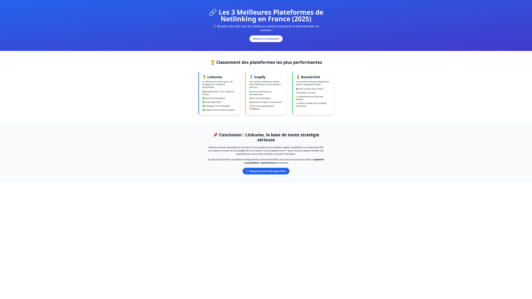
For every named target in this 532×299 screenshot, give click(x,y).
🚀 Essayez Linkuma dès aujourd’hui (266, 171)
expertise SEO (316, 147)
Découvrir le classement (266, 38)
